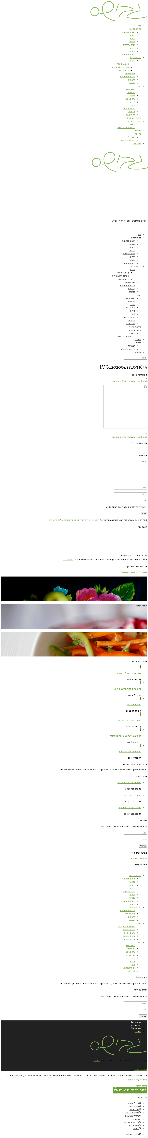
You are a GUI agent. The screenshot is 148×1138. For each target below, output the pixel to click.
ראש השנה (130, 89)
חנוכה (132, 95)
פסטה (132, 904)
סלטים (132, 35)
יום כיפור (131, 92)
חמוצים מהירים (134, 704)
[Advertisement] (74, 195)
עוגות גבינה (124, 70)
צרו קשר (137, 143)
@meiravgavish (139, 858)
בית (139, 25)
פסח (133, 105)
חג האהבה (130, 114)
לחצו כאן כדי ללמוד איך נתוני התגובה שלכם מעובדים (74, 520)
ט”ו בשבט (130, 98)
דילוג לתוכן (141, 1085)
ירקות (132, 38)
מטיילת (137, 130)
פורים (132, 102)
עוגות (132, 60)
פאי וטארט (130, 73)
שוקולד (132, 83)
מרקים (132, 48)
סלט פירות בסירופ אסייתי (129, 782)
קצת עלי (131, 137)
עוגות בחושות (123, 64)
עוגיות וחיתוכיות (127, 76)
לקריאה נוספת (134, 1079)
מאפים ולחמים (128, 32)
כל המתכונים (135, 29)
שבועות (131, 111)
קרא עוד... (68, 559)
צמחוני (132, 51)
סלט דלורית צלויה (132, 795)
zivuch (97, 1060)
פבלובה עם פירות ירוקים (130, 807)
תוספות (132, 41)
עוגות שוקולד (129, 936)
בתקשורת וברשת (127, 140)
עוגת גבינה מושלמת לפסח (129, 673)
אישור (144, 1079)
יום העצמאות (129, 108)
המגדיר (132, 124)
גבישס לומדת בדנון (126, 127)
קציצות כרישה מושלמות (130, 751)
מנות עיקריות (129, 44)
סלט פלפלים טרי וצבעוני (129, 720)
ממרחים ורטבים (128, 54)
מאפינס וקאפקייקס (121, 67)
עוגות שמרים (129, 939)
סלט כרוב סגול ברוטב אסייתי (127, 688)
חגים (139, 86)
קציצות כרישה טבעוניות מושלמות (125, 735)
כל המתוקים (135, 57)
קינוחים (131, 79)
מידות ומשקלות (134, 118)
